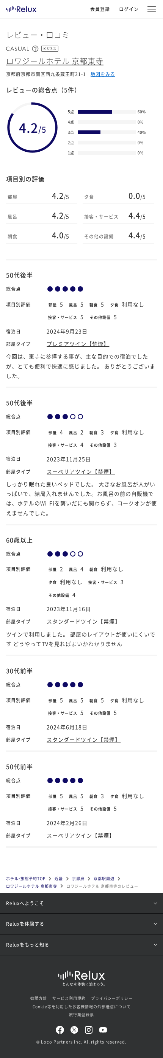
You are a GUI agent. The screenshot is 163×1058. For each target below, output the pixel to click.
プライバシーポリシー (112, 998)
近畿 (59, 878)
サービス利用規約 (69, 998)
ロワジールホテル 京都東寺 (54, 61)
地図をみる (103, 74)
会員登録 (100, 9)
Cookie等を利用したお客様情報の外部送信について (82, 1006)
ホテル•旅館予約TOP (25, 878)
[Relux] (21, 7)
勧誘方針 (38, 998)
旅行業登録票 (81, 1014)
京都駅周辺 (104, 878)
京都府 (78, 878)
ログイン (129, 9)
